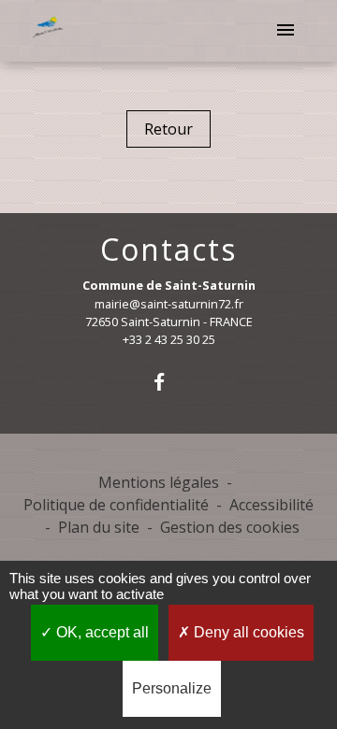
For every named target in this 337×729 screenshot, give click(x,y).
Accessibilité (271, 504)
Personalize (172, 688)
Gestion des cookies (230, 527)
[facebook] (168, 381)
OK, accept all (100, 632)
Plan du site (98, 527)
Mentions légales (158, 482)
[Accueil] (49, 31)
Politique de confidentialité (116, 504)
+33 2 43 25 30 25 (169, 339)
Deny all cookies (247, 632)
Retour (168, 129)
